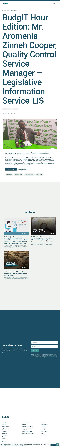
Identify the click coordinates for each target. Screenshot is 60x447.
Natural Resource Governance (28, 428)
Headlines (5, 236)
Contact (3, 438)
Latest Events (44, 435)
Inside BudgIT (44, 428)
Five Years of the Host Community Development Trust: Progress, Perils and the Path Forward (15, 273)
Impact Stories (44, 429)
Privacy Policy (5, 445)
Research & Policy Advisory (27, 426)
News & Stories (44, 431)
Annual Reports (5, 426)
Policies (4, 436)
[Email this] (3, 114)
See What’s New (44, 424)
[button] (56, 3)
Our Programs (5, 435)
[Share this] (5, 114)
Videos (42, 433)
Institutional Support (26, 429)
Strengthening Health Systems (28, 433)
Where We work (5, 429)
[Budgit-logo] (4, 3)
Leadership (4, 433)
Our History (4, 431)
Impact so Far (5, 428)
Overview (4, 424)
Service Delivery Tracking (27, 431)
